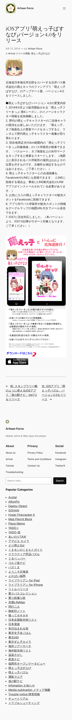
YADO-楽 (14, 532)
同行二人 (14, 606)
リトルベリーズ (18, 589)
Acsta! (12, 497)
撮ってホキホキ (18, 615)
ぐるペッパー (16, 558)
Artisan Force (25, 8)
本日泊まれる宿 (18, 628)
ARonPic (14, 501)
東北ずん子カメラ (19, 641)
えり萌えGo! (16, 545)
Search (60, 480)
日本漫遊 (14, 624)
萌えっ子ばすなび (40, 53)
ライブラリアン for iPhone (25, 584)
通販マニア (15, 676)
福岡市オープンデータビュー (26, 663)
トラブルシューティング (24, 703)
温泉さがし (15, 655)
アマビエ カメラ (18, 541)
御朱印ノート (16, 611)
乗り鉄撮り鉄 (16, 598)
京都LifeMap (16, 602)
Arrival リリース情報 (19, 53)
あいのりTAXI (17, 536)
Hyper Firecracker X (21, 514)
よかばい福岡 (16, 576)
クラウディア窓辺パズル (24, 554)
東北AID (13, 637)
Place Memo (16, 523)
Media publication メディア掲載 (29, 690)
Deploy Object (17, 506)
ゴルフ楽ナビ (16, 563)
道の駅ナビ (15, 681)
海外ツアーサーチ (19, 646)
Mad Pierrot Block (20, 519)
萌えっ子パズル (18, 672)
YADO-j (13, 528)
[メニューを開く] (64, 8)
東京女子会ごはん (19, 633)
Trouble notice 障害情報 (24, 694)
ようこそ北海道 (18, 571)
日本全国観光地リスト (22, 619)
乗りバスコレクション (22, 593)
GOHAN (13, 510)
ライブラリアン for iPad (24, 580)
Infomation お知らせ (21, 685)
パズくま (14, 567)
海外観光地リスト (19, 650)
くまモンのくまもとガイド (25, 549)
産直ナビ (14, 659)
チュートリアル (18, 698)
